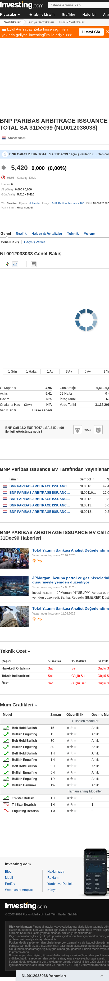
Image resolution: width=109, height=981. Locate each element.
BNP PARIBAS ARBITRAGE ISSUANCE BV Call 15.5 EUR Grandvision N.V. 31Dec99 (41, 512)
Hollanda (34, 203)
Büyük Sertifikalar (71, 22)
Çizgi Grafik (15, 264)
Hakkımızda (55, 871)
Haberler (89, 14)
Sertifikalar (12, 22)
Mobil (9, 878)
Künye (52, 890)
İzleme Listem (43, 14)
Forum (89, 233)
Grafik (21, 233)
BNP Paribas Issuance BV (68, 203)
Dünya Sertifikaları (41, 22)
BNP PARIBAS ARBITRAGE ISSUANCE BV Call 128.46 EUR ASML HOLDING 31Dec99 (41, 505)
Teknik (73, 233)
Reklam (52, 878)
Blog (8, 871)
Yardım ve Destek (59, 884)
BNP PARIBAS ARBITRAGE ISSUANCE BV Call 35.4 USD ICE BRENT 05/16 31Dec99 (41, 492)
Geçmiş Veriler (34, 242)
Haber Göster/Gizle (34, 264)
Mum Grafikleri (16, 704)
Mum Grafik (8, 264)
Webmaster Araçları (19, 890)
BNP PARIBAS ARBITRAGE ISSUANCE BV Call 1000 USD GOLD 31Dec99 (41, 486)
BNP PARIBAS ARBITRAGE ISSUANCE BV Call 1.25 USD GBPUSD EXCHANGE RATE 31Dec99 (41, 499)
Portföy (10, 884)
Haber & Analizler (46, 233)
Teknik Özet (13, 651)
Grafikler (68, 14)
